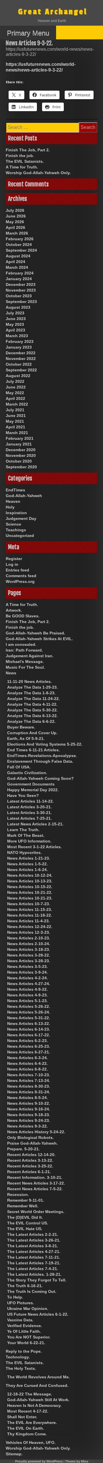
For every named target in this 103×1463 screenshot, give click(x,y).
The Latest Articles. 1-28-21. (34, 1274)
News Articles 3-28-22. (28, 955)
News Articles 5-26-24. (28, 1012)
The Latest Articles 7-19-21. (33, 1263)
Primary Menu (28, 33)
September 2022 (21, 370)
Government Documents (31, 784)
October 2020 (19, 461)
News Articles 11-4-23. (28, 921)
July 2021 (15, 410)
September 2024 (21, 250)
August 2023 (18, 307)
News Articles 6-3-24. (27, 1057)
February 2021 (19, 438)
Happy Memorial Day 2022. (33, 790)
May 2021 (15, 421)
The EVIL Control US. (27, 1223)
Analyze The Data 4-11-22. (32, 704)
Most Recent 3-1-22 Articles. (34, 847)
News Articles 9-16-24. (28, 1109)
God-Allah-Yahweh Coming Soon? (40, 778)
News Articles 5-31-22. (28, 1018)
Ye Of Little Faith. (24, 1331)
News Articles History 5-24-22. (36, 1132)
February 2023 (19, 341)
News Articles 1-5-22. (27, 864)
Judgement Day (21, 518)
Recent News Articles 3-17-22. (36, 1183)
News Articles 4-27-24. (28, 983)
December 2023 (20, 284)
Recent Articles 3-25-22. (30, 1166)
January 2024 (19, 278)
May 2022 (15, 392)
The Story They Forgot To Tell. (36, 1280)
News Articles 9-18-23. (28, 1114)
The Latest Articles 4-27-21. (33, 1251)
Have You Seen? (23, 795)
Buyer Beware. (21, 727)
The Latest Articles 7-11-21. (33, 1257)
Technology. (18, 1357)
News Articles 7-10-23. (28, 1075)
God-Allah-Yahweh (24, 495)
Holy (10, 507)
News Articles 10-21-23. (29, 898)
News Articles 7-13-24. (28, 1080)
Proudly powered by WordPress (39, 1461)
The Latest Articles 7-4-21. (32, 1268)
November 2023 (21, 290)
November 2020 (21, 455)
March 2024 (17, 267)
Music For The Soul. (25, 667)
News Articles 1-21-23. (28, 858)
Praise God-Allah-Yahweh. (32, 1143)
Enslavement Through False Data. (40, 761)
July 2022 (15, 381)
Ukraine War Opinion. (27, 1308)
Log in (12, 564)
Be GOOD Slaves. (22, 616)
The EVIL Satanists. (25, 161)
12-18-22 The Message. (29, 1394)
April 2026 (15, 227)
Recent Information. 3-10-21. (34, 1177)
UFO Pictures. (20, 1303)
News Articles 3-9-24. (27, 972)
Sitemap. (14, 1454)
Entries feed (17, 570)
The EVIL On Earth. (25, 1428)
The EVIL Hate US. (24, 1228)
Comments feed (21, 575)
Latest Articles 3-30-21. (29, 812)
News (11, 673)
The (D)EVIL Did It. (25, 1217)
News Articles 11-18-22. (29, 915)
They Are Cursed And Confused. (37, 1385)
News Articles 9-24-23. (28, 1120)
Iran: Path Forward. (24, 650)
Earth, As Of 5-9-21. (26, 738)
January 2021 (19, 444)
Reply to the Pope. (24, 1351)
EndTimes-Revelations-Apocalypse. (42, 755)
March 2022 (17, 404)
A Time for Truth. (22, 167)
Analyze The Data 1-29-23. (32, 687)
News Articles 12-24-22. (29, 926)
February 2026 (19, 239)
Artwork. (14, 610)
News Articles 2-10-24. (28, 943)
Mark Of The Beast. (25, 835)
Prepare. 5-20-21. (23, 1149)
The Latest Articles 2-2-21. (32, 1234)
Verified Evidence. (24, 1325)
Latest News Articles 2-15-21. (35, 824)
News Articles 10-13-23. (29, 881)
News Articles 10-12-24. (29, 875)
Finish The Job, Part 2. (28, 150)
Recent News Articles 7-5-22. (35, 1189)
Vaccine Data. (20, 1320)
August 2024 (18, 256)
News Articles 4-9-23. (27, 995)
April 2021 (15, 427)
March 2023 (17, 335)
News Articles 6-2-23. (27, 1040)
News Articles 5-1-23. (27, 1000)
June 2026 (16, 216)
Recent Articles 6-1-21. (29, 1171)
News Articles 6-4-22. (27, 1063)
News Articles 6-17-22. (28, 1035)
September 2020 (21, 467)
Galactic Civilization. (27, 772)
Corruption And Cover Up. (32, 733)
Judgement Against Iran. (30, 656)
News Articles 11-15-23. (29, 909)
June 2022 (16, 387)
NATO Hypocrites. (24, 852)
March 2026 (17, 233)
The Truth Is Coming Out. (31, 1291)
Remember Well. (22, 1206)
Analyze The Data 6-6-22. (31, 721)
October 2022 (19, 364)
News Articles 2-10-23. (28, 938)
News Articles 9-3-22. (27, 1126)
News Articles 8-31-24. (28, 1092)
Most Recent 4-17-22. (27, 1411)
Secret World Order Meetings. (35, 1211)
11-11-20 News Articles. (29, 681)
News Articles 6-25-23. (28, 1046)
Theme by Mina (76, 1461)
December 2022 (20, 353)
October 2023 (19, 296)
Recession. (18, 1194)
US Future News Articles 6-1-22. (37, 1314)
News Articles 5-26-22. (28, 1006)
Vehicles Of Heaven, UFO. (31, 1442)
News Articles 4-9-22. (27, 989)
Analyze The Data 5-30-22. (32, 710)
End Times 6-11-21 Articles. (33, 750)
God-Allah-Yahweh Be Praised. (35, 633)
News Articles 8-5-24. (27, 1097)
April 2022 (15, 398)
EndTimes (15, 490)
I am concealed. (21, 644)
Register (14, 558)
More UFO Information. (29, 841)
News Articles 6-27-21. (28, 1052)
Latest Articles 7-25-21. (29, 818)
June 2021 (16, 415)
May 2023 (15, 324)
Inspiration (16, 512)
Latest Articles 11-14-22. (30, 801)
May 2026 (15, 221)
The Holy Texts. (21, 1368)
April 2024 (15, 261)
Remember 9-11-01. (25, 1200)
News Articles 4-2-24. (27, 978)
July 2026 (15, 210)
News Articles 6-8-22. (27, 1069)
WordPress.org (20, 581)
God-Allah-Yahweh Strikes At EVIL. (39, 638)
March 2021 (17, 432)
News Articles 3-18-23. (28, 949)
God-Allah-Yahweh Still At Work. (38, 1399)
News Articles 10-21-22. (29, 892)
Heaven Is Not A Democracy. (34, 1405)
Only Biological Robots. (30, 1137)
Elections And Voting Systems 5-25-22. (44, 744)
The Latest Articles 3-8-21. (32, 1246)
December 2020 (20, 449)
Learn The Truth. (23, 829)
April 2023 (15, 330)
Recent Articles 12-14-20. (31, 1154)
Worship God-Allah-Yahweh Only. (38, 172)
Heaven (13, 501)
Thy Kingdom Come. (27, 1434)
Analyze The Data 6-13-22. (32, 715)
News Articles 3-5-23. (27, 966)
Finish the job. (20, 155)
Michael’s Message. (25, 661)
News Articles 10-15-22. (29, 886)
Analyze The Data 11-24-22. (33, 698)
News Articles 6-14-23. (28, 1029)
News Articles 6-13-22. (28, 1023)
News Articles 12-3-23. (28, 932)
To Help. (15, 1297)
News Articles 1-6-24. (27, 869)
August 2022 (18, 375)
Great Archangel (52, 12)
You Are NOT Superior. (28, 1337)
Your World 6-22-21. (26, 1342)
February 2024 (19, 273)
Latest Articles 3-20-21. (29, 807)
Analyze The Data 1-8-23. (31, 693)
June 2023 (16, 318)
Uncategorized (20, 535)
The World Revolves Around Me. (38, 1377)
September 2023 (21, 301)
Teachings (16, 530)
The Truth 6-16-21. (25, 1285)
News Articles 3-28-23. (28, 961)
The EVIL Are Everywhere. (32, 1422)
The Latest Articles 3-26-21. (33, 1240)
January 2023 (19, 347)
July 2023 (15, 313)
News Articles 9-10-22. (28, 1103)
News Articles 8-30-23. (28, 1086)
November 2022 (21, 358)
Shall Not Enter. (22, 1417)
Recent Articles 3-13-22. (30, 1160)
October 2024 (19, 244)
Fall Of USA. (19, 767)
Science (13, 524)
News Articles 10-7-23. (28, 904)
